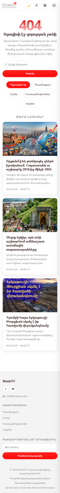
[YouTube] (13, 389)
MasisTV (9, 381)
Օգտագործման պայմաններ (30, 482)
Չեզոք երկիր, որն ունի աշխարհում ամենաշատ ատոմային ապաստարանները (25, 243)
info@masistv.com (15, 396)
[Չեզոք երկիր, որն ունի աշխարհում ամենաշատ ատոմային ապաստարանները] (30, 215)
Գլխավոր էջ (18, 84)
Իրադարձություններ (37, 94)
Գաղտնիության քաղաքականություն (30, 478)
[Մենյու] (54, 5)
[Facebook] (6, 389)
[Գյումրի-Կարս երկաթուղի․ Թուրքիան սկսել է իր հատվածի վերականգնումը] (30, 295)
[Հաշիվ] (36, 5)
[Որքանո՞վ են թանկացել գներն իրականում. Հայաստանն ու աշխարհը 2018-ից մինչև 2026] (30, 139)
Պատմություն (43, 84)
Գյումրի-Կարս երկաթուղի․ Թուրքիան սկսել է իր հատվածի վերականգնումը (27, 321)
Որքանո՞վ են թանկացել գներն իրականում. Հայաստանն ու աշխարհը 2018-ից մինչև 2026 (30, 165)
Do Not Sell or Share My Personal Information (30, 487)
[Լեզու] (45, 5)
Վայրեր (30, 103)
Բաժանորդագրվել (30, 455)
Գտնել (30, 73)
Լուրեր (14, 94)
